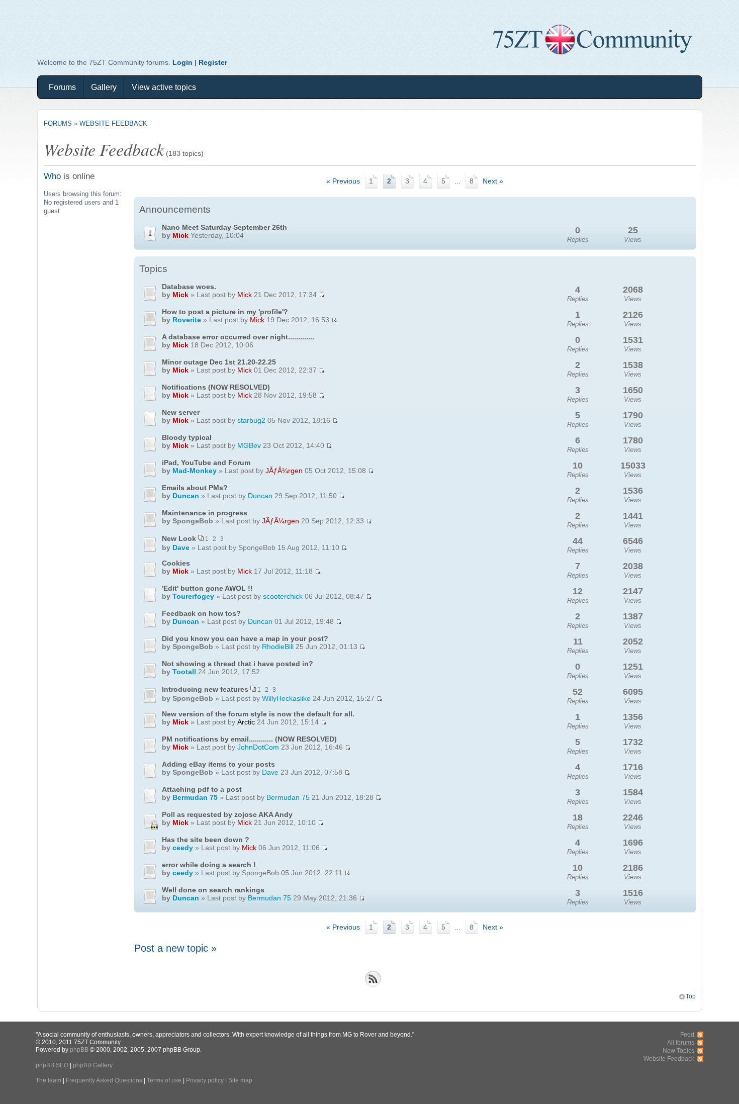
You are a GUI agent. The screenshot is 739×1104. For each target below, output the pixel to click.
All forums (680, 1042)
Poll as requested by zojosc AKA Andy (227, 814)
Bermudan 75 (195, 797)
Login (182, 62)
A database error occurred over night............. (238, 337)
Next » (493, 181)
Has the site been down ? (205, 840)
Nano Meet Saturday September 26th (224, 227)
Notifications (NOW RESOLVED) (216, 387)
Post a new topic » (175, 948)
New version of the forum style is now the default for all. (258, 714)
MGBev (249, 445)
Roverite (186, 320)
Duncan (185, 496)
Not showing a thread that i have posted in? (237, 664)
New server (181, 412)
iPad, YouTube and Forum (206, 462)
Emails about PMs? (195, 488)
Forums (62, 87)
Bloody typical (187, 437)
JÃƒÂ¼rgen (284, 471)
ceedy (182, 848)
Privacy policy (205, 1080)
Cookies (176, 563)
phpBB (79, 1049)
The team (48, 1080)
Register (213, 62)
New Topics (678, 1050)
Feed (687, 1034)
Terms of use (164, 1080)
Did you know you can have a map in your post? (245, 638)
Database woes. (189, 287)
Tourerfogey (193, 596)
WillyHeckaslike (286, 698)
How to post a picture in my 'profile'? (225, 312)
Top (691, 996)
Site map (240, 1080)
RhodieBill (278, 646)
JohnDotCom (258, 747)
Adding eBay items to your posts (218, 764)
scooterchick (283, 596)
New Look (179, 538)
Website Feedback (113, 123)
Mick (180, 235)
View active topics (164, 87)
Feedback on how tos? (201, 613)
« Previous (343, 181)
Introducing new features (205, 689)
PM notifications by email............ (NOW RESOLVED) (249, 739)
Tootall (184, 672)
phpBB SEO (52, 1065)
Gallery (104, 87)
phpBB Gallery (93, 1065)
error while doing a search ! (209, 865)
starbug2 (251, 420)
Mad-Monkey (194, 471)
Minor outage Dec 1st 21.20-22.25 (219, 362)
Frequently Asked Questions (104, 1080)
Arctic (246, 722)
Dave (181, 547)
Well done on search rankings (213, 890)
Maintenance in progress (204, 513)
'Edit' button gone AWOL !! (207, 588)
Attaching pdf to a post (202, 789)
